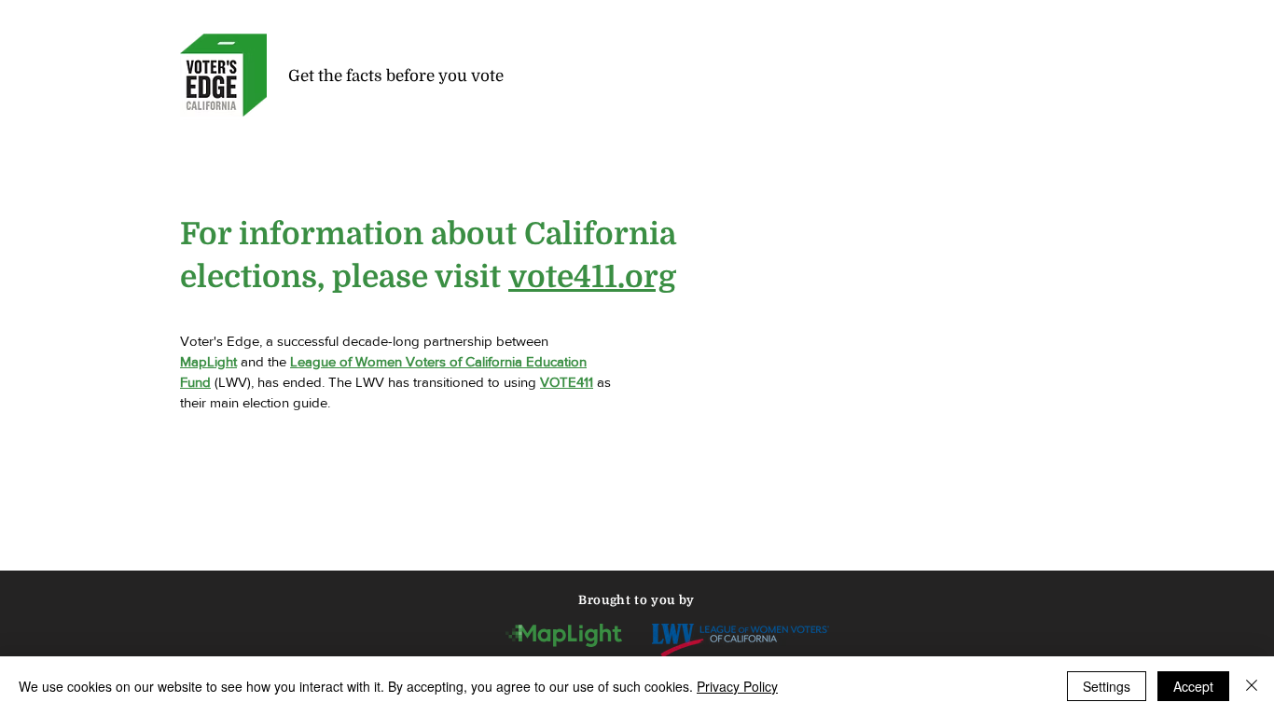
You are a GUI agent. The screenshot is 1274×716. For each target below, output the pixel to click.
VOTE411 (566, 382)
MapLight (208, 361)
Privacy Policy (737, 686)
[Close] (1251, 686)
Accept (1193, 686)
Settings (1106, 686)
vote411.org (592, 277)
